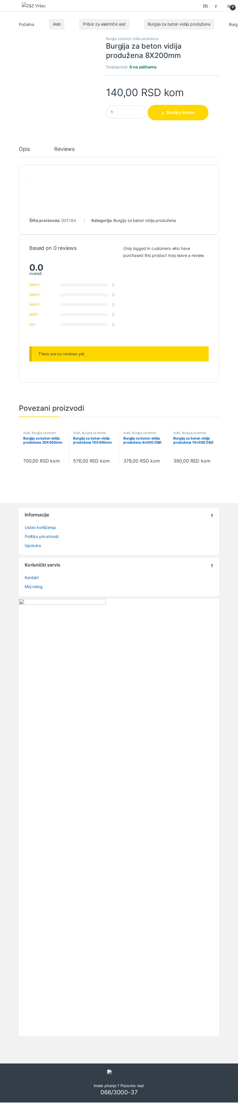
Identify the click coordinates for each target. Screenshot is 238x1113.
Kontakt (32, 577)
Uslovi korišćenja (40, 527)
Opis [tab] (24, 149)
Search (206, 5)
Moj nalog (34, 586)
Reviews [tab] (64, 149)
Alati (57, 24)
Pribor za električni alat (104, 24)
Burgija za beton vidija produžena (179, 24)
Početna (26, 24)
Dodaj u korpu (180, 112)
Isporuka (33, 545)
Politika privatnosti (42, 536)
